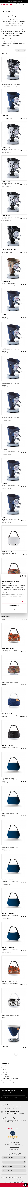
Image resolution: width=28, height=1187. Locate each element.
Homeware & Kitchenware (11, 1078)
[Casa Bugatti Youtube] (19, 1153)
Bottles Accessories (9, 1083)
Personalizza (13, 609)
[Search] (16, 4)
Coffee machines (8, 1070)
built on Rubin (18, 1182)
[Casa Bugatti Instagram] (12, 1153)
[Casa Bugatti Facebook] (9, 1153)
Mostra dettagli (19, 601)
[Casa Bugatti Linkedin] (15, 1153)
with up (8, 1182)
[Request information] (4, 1185)
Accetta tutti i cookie (14, 605)
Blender (5, 1074)
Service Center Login (7, 1170)
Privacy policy (18, 1179)
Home (2, 7)
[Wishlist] (19, 4)
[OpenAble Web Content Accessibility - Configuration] (25, 1184)
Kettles (5, 1066)
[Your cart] (22, 4)
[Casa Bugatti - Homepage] (7, 4)
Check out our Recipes (8, 1157)
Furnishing (6, 1076)
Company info (10, 1179)
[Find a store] (14, 1185)
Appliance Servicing (7, 1166)
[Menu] (25, 4)
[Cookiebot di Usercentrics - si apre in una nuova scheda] (20, 576)
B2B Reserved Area (7, 1162)
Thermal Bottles (7, 1081)
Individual (4, 43)
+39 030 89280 (14, 1147)
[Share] (23, 1185)
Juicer (5, 1072)
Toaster (5, 1068)
